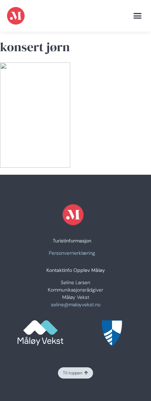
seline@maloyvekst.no (75, 304)
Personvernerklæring (72, 253)
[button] (137, 15)
